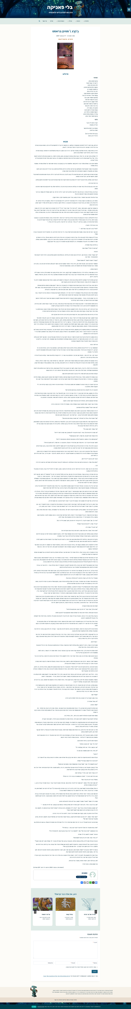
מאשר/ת (34, 1006)
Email (73, 963)
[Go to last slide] (96, 912)
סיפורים (70, 39)
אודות (51, 21)
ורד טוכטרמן (68, 917)
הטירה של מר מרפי (90, 914)
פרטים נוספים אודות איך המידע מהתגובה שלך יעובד (56, 976)
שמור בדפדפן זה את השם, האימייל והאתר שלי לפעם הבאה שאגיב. (81, 967)
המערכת (69, 36)
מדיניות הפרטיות (41, 1006)
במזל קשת (69, 914)
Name (95, 963)
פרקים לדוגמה (62, 39)
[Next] (35, 912)
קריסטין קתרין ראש (44, 917)
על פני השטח (46, 914)
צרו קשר (44, 21)
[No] (129, 1006)
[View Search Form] (39, 21)
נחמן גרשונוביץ (90, 917)
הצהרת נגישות (70, 1000)
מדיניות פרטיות (62, 1000)
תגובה (95, 942)
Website (50, 963)
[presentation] (88, 904)
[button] (129, 10)
